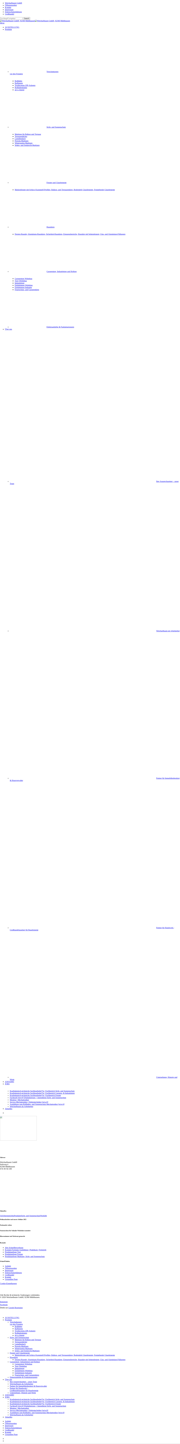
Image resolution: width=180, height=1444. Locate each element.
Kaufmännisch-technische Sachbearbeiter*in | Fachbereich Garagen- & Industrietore (42, 1402)
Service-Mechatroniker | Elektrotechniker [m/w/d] (29, 1410)
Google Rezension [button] (15, 1308)
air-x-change (19, 1335)
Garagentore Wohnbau (23, 1364)
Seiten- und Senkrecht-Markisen (27, 1351)
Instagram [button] (4, 1302)
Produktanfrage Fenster (14, 1254)
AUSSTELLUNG (12, 1318)
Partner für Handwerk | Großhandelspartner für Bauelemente (24, 1389)
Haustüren (14, 1357)
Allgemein (6, 1216)
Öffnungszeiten (11, 1268)
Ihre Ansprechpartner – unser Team (23, 1382)
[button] (2, 23)
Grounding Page (11, 1279)
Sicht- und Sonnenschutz (30, 1216)
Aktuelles (8, 1417)
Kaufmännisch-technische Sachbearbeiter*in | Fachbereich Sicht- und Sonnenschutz (42, 1399)
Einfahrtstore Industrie (23, 1373)
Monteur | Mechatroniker (19, 1408)
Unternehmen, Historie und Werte (23, 1393)
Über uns (8, 1379)
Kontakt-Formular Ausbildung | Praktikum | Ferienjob (25, 1250)
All (1, 1216)
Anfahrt (8, 1266)
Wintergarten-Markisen (23, 1349)
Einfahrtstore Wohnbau (24, 1371)
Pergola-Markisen (21, 1346)
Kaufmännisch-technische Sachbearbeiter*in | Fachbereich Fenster (35, 1404)
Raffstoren (19, 1329)
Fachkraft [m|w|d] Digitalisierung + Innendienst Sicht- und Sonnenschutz (38, 1406)
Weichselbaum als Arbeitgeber (21, 1384)
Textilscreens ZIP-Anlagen (25, 1331)
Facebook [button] (4, 1305)
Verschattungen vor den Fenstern (16, 1323)
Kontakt (8, 1277)
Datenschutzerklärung (13, 1273)
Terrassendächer (21, 1342)
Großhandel (9, 1275)
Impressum (9, 1270)
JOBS (7, 1397)
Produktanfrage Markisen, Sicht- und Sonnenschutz (25, 1256)
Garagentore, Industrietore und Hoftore (25, 1362)
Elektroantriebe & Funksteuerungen (23, 1377)
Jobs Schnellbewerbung (14, 1248)
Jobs (12, 1216)
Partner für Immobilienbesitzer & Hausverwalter (28, 1386)
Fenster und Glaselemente (20, 1353)
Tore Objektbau (21, 1366)
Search (26, 18)
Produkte (17, 1216)
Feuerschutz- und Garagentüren (27, 1375)
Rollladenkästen (21, 1333)
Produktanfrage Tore (13, 1252)
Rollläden (18, 1326)
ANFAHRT (9, 1395)
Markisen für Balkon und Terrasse (28, 1340)
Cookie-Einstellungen (8, 1283)
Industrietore (19, 1368)
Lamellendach (20, 1344)
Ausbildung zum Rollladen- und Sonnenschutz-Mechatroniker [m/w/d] (37, 1413)
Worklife (43, 1216)
